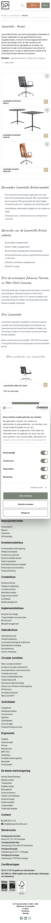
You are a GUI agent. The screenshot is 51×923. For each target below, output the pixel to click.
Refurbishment (7, 649)
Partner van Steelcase (10, 796)
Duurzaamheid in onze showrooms (15, 670)
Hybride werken (7, 780)
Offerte (33, 5)
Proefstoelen (6, 765)
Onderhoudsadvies (9, 639)
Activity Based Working (10, 777)
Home (3, 15)
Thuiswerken (6, 783)
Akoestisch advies (8, 593)
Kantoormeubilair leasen (11, 558)
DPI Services (6, 620)
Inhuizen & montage (9, 614)
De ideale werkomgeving (11, 758)
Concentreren (7, 714)
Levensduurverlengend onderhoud (15, 642)
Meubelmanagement (10, 624)
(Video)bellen (6, 721)
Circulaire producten (9, 693)
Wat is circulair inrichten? (11, 664)
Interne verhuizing (8, 652)
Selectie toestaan (25, 504)
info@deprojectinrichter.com (15, 824)
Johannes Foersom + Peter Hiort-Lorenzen (27, 58)
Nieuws (4, 530)
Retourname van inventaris (12, 568)
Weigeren (25, 513)
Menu (45, 5)
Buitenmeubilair (7, 802)
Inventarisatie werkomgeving (13, 549)
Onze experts (6, 527)
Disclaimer (26, 911)
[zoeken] (22, 5)
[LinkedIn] (25, 918)
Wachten (5, 717)
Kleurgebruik (6, 789)
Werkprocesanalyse (9, 552)
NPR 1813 (5, 752)
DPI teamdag (6, 536)
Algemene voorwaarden (25, 906)
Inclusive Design (7, 799)
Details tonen (37, 487)
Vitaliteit (4, 739)
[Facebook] (21, 918)
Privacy (4, 745)
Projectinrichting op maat (11, 727)
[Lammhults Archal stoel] (25, 89)
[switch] (44, 461)
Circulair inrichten (8, 589)
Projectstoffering (8, 571)
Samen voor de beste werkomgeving (16, 686)
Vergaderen (6, 708)
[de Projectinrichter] (5, 5)
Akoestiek (5, 761)
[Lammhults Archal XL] (25, 158)
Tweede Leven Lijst (9, 673)
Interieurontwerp (8, 583)
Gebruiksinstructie (8, 636)
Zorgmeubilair (7, 805)
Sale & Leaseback (8, 561)
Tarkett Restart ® (8, 680)
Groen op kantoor (8, 793)
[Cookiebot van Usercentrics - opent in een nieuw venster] (36, 408)
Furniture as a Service (10, 555)
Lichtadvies (6, 599)
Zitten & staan (7, 742)
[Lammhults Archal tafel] (25, 124)
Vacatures (5, 533)
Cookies (25, 909)
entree (39, 48)
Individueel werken (9, 711)
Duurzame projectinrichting (12, 683)
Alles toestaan (25, 496)
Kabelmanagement (9, 602)
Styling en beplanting (10, 586)
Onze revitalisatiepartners (12, 677)
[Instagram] (30, 918)
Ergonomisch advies (9, 596)
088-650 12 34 (9, 821)
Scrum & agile (7, 724)
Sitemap (25, 913)
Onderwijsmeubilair (9, 809)
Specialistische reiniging (11, 645)
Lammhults (14, 15)
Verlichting (5, 755)
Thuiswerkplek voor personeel (13, 617)
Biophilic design (7, 786)
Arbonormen (6, 749)
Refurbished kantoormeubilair (13, 564)
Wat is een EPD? (8, 696)
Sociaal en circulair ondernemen (14, 667)
